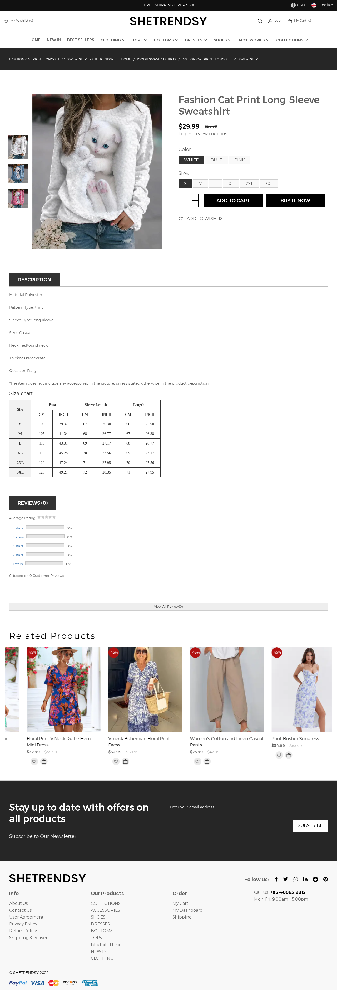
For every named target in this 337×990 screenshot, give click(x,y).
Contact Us (20, 910)
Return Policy (23, 930)
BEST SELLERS (80, 39)
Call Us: (280, 892)
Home (126, 59)
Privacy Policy (23, 923)
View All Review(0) (168, 606)
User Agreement (26, 917)
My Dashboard (187, 910)
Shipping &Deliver (28, 937)
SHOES (221, 40)
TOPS (137, 40)
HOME (35, 39)
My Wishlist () (21, 20)
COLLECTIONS (290, 40)
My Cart (180, 903)
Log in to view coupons (203, 134)
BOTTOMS (164, 40)
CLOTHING (111, 40)
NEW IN (54, 39)
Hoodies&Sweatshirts (155, 59)
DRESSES (194, 40)
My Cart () (302, 20)
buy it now (295, 201)
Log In (279, 20)
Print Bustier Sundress (277, 739)
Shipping (182, 917)
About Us (18, 903)
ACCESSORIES (252, 40)
